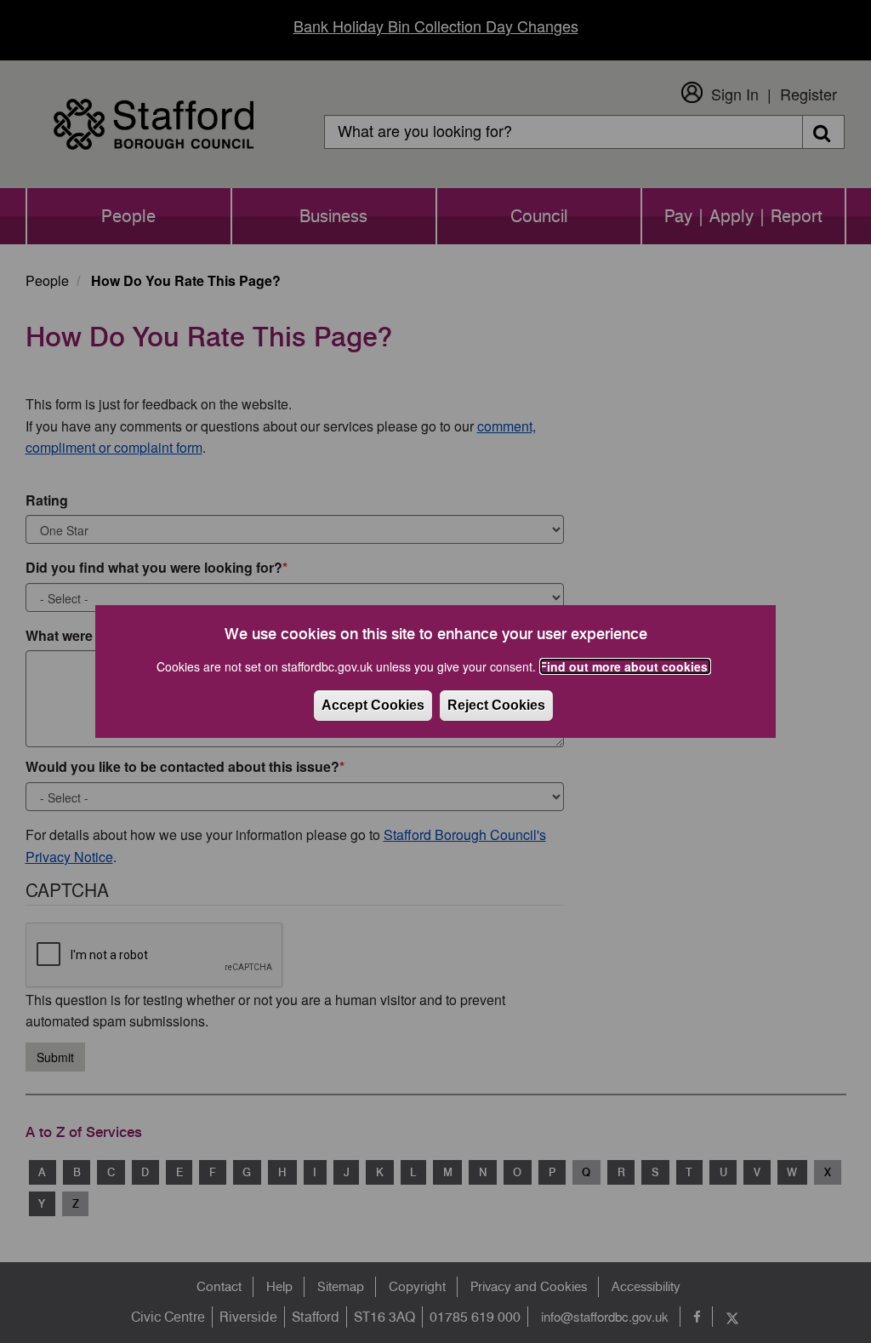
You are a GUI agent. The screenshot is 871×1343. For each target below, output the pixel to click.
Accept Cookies (373, 705)
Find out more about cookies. (625, 666)
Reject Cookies (496, 705)
